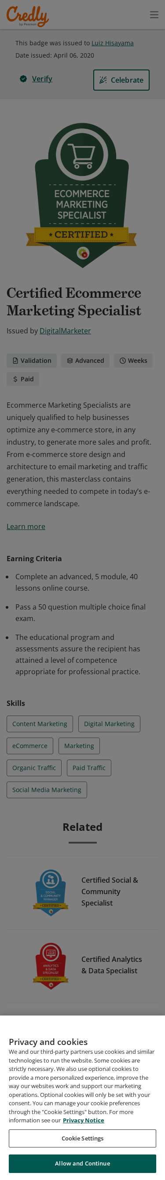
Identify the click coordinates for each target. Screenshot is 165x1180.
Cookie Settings (83, 1138)
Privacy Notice (83, 1120)
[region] (82, 1098)
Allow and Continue (82, 1163)
